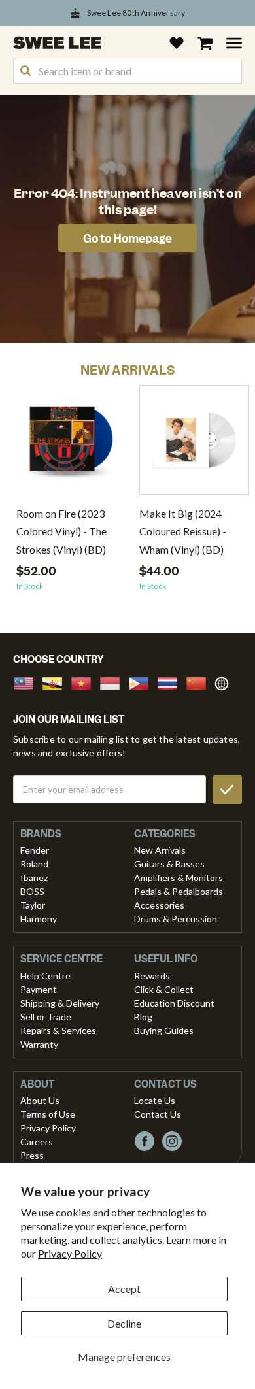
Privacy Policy (70, 1253)
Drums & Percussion (175, 918)
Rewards (152, 975)
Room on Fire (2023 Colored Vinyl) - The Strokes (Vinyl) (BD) (61, 531)
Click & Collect (164, 989)
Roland (34, 863)
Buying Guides (164, 1030)
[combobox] (127, 71)
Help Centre (45, 975)
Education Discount (174, 1003)
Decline (124, 1323)
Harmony (38, 918)
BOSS (32, 891)
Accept (124, 1288)
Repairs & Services (58, 1030)
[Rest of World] (224, 682)
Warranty (39, 1044)
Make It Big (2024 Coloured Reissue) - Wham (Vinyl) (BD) (182, 531)
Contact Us (157, 1114)
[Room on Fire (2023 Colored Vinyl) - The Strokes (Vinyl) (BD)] (71, 445)
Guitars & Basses (169, 863)
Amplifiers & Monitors (178, 877)
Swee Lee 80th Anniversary (136, 13)
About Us (40, 1100)
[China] (200, 682)
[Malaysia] (27, 682)
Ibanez (34, 877)
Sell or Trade (45, 1016)
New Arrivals (160, 850)
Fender (34, 850)
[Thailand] (171, 682)
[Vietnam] (85, 682)
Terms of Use (47, 1114)
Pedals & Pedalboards (178, 891)
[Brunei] (56, 682)
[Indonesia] (113, 682)
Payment (38, 989)
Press (32, 1155)
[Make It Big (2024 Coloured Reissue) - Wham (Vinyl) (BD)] (194, 445)
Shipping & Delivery (59, 1003)
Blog (143, 1016)
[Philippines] (142, 682)
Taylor (32, 905)
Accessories (159, 905)
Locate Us (154, 1100)
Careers (36, 1141)
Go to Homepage (127, 238)
